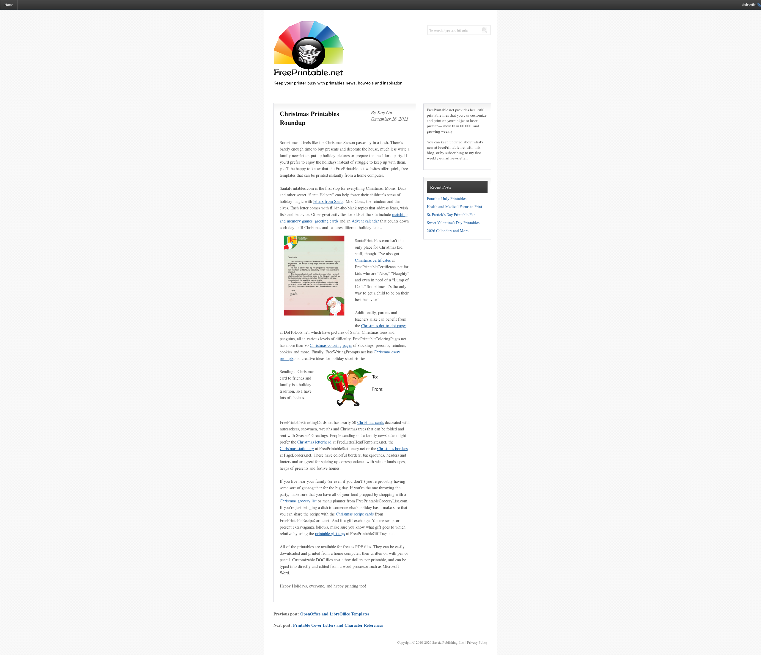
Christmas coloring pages (331, 345)
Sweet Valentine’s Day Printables (453, 222)
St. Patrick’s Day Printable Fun (451, 214)
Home (8, 4)
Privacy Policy (477, 642)
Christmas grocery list (298, 501)
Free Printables (332, 48)
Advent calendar (365, 221)
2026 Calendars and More (447, 230)
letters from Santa (328, 201)
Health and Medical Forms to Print (454, 206)
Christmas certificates (373, 260)
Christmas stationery (297, 448)
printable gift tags (330, 533)
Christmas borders (392, 448)
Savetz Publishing (444, 642)
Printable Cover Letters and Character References (338, 625)
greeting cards (326, 221)
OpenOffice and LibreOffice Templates (334, 614)
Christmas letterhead (314, 442)
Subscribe (749, 4)
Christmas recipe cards (355, 514)
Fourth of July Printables (446, 198)
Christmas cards (370, 422)
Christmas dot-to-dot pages (383, 325)
